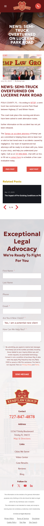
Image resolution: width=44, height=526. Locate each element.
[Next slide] (16, 207)
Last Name (8, 282)
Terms (37, 365)
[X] (19, 485)
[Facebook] (12, 485)
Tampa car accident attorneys (17, 134)
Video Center (22, 457)
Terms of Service (23, 518)
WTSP (33, 103)
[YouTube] (25, 485)
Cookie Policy (11, 522)
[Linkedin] (31, 485)
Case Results (22, 462)
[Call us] (38, 6)
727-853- (19, 154)
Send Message (22, 374)
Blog (22, 474)
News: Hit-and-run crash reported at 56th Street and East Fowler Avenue (10, 169)
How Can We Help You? (14, 329)
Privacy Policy (27, 365)
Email (5, 306)
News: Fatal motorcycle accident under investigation (34, 169)
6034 (25, 154)
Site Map (23, 522)
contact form (15, 157)
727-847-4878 (22, 416)
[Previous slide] (5, 207)
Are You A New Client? (13, 318)
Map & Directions (22, 438)
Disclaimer (36, 518)
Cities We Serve (22, 451)
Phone (6, 294)
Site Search (33, 522)
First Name (8, 270)
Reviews (22, 468)
